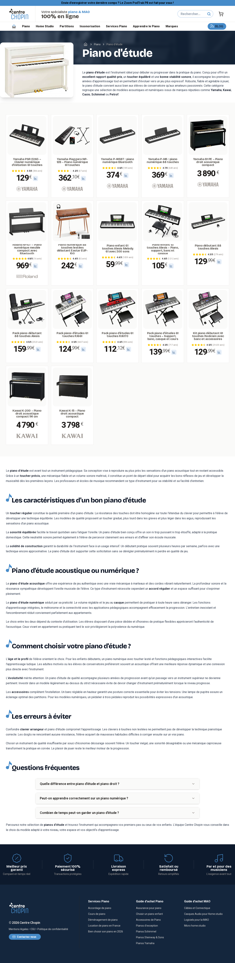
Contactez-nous (26, 936)
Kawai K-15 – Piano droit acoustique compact (72, 413)
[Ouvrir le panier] (221, 14)
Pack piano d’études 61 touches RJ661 (72, 335)
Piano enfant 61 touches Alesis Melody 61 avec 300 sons (117, 248)
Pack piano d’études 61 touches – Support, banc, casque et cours (162, 336)
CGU (32, 929)
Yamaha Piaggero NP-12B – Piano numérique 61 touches (72, 162)
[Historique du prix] (35, 178)
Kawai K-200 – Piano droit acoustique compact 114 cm (26, 413)
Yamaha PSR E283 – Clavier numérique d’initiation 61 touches (27, 162)
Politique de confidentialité (52, 929)
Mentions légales (18, 929)
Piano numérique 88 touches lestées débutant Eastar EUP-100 (72, 249)
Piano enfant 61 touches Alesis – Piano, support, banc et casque (163, 249)
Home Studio (45, 26)
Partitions (67, 26)
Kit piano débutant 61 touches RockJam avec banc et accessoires (208, 336)
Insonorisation (90, 26)
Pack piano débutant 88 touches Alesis (26, 335)
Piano (26, 26)
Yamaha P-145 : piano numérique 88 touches (163, 161)
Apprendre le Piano (146, 26)
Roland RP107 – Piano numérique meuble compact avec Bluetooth (27, 249)
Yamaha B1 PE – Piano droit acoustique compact (208, 162)
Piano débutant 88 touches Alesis (208, 247)
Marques (172, 26)
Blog (219, 26)
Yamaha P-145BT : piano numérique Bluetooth (117, 161)
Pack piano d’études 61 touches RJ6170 (117, 335)
